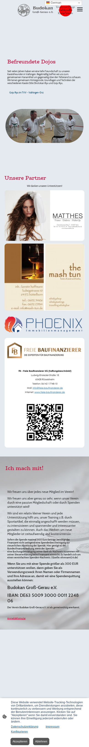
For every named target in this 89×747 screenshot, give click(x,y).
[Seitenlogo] (44, 10)
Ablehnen (41, 741)
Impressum (52, 726)
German (55, 2)
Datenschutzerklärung (24, 726)
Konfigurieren (19, 731)
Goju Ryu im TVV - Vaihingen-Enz (26, 92)
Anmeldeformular (16, 618)
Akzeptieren (20, 741)
